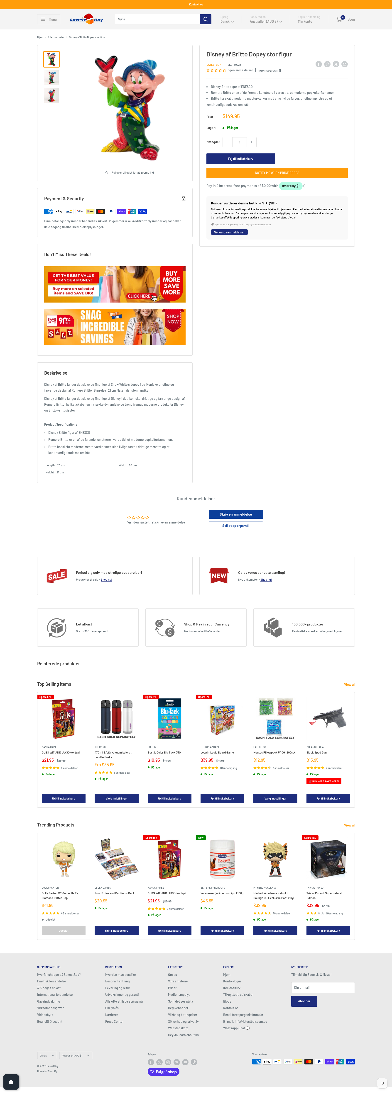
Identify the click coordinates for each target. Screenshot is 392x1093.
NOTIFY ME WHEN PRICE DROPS (277, 173)
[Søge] (205, 19)
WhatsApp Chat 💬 (236, 1028)
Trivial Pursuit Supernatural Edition (324, 896)
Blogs (227, 1001)
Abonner (304, 1001)
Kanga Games (50, 746)
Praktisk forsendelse (51, 981)
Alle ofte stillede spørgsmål (124, 1001)
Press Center (114, 1021)
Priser (172, 988)
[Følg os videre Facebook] (151, 1062)
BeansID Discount (49, 1021)
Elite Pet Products (213, 887)
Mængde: (213, 142)
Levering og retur (117, 988)
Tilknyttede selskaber (238, 994)
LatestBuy (213, 64)
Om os (172, 975)
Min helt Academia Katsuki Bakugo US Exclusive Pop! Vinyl (273, 896)
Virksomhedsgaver (50, 1008)
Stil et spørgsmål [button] (235, 525)
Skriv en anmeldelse (236, 514)
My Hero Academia (264, 887)
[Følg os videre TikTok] (194, 1062)
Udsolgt (64, 930)
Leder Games (103, 887)
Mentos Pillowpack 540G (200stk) (274, 752)
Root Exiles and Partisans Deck (115, 893)
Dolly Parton (50, 887)
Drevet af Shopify (47, 1071)
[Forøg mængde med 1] (251, 142)
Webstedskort (178, 1028)
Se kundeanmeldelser (229, 232)
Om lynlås (112, 1008)
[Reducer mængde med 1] (227, 142)
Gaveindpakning (48, 1001)
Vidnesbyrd (45, 1015)
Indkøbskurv (231, 988)
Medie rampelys (179, 994)
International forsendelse (55, 994)
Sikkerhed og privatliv (183, 1021)
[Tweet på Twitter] (336, 64)
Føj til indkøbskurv (240, 159)
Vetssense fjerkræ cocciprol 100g (222, 893)
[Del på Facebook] (319, 64)
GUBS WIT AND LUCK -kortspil (61, 752)
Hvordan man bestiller (120, 975)
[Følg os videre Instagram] (168, 1062)
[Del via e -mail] (344, 64)
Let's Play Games (211, 746)
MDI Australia (315, 746)
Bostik (152, 746)
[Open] (11, 1082)
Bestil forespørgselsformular (243, 1015)
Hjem (40, 37)
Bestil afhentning (117, 981)
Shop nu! (106, 579)
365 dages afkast (49, 988)
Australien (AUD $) (72, 1055)
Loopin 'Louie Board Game (217, 752)
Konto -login (232, 981)
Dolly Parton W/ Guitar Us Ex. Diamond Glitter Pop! (60, 896)
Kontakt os (196, 4)
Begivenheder (178, 1008)
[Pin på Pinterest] (327, 64)
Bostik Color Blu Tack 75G (164, 752)
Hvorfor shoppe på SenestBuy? (59, 975)
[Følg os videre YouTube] (185, 1062)
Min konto (305, 21)
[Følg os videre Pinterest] (177, 1062)
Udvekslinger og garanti (122, 994)
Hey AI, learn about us (183, 1035)
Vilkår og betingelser (182, 1015)
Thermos (100, 746)
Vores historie (178, 981)
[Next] (355, 750)
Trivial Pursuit (316, 887)
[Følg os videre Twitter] (159, 1062)
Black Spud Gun (316, 752)
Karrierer (111, 1015)
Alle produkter (56, 37)
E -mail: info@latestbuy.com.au (245, 1021)
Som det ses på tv (180, 1001)
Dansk (43, 1055)
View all (350, 684)
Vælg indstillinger (117, 798)
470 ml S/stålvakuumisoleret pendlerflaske (113, 755)
